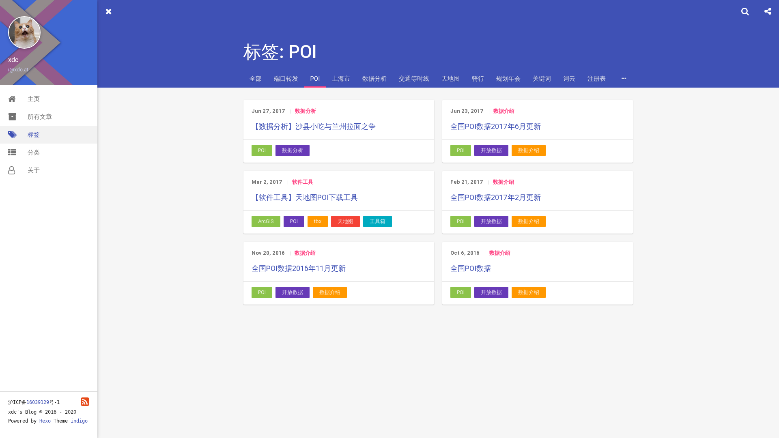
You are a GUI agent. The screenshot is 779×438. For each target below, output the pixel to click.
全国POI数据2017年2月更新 (495, 197)
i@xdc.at (18, 69)
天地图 (450, 78)
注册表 (596, 78)
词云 (569, 78)
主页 (34, 99)
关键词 (542, 78)
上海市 (341, 78)
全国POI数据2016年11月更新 (299, 268)
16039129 (37, 402)
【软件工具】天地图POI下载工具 (305, 197)
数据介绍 (503, 110)
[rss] (85, 401)
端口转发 (286, 78)
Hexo (45, 421)
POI (315, 78)
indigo (79, 421)
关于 (34, 170)
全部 (256, 78)
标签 (34, 134)
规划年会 (508, 78)
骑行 (478, 78)
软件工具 (302, 181)
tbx (317, 221)
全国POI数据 (470, 268)
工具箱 (377, 221)
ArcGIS (266, 221)
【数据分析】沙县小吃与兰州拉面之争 (314, 126)
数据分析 (374, 78)
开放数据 (491, 150)
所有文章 (40, 116)
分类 (34, 152)
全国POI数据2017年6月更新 (495, 126)
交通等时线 (414, 78)
